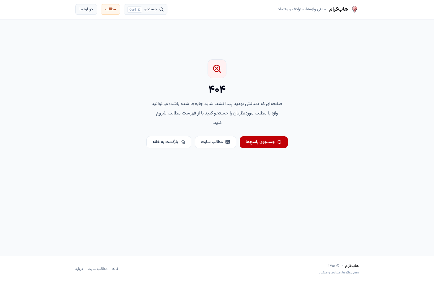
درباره (79, 269)
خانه (115, 269)
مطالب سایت (212, 142)
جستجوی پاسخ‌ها (260, 142)
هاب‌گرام (352, 266)
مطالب (110, 9)
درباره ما (86, 9)
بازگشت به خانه (165, 142)
